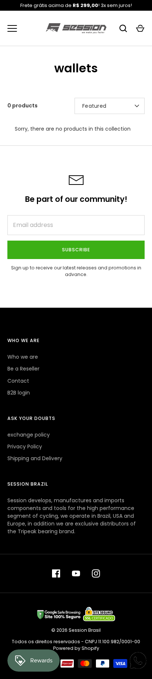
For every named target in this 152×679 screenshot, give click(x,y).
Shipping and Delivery (34, 458)
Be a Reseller (23, 368)
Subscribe (76, 250)
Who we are (22, 357)
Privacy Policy (24, 446)
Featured (94, 106)
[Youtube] (76, 573)
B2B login (18, 392)
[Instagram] (96, 573)
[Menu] (12, 28)
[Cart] (140, 28)
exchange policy (28, 434)
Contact (18, 381)
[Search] (123, 28)
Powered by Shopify (76, 648)
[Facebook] (56, 573)
